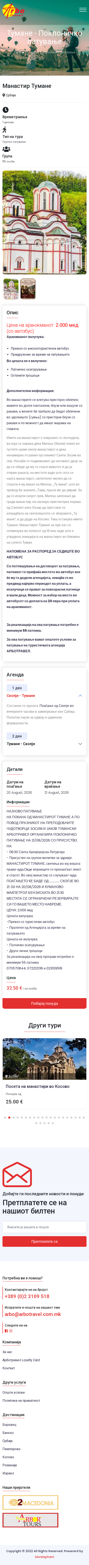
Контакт (8, 1368)
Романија (9, 1465)
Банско (8, 1433)
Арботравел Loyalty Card (21, 1360)
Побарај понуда (44, 1003)
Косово (8, 1457)
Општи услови (13, 1392)
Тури (17, 52)
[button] (5, 1117)
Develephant (44, 1557)
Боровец (9, 1425)
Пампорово (11, 1449)
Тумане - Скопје (21, 744)
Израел (8, 1473)
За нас (7, 1352)
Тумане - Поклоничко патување (50, 52)
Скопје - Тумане (21, 695)
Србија (7, 1441)
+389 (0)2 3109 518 (27, 1296)
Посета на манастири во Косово (38, 1086)
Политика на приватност (21, 1401)
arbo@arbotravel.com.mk (33, 1314)
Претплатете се (44, 1241)
